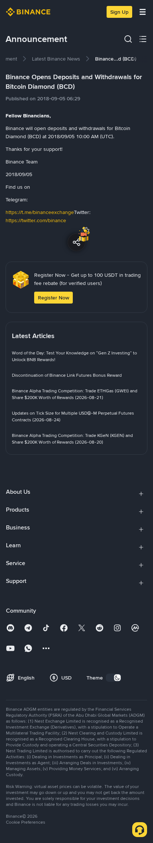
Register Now (53, 297)
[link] (56, 59)
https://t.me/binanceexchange (40, 212)
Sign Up (119, 12)
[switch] (113, 678)
